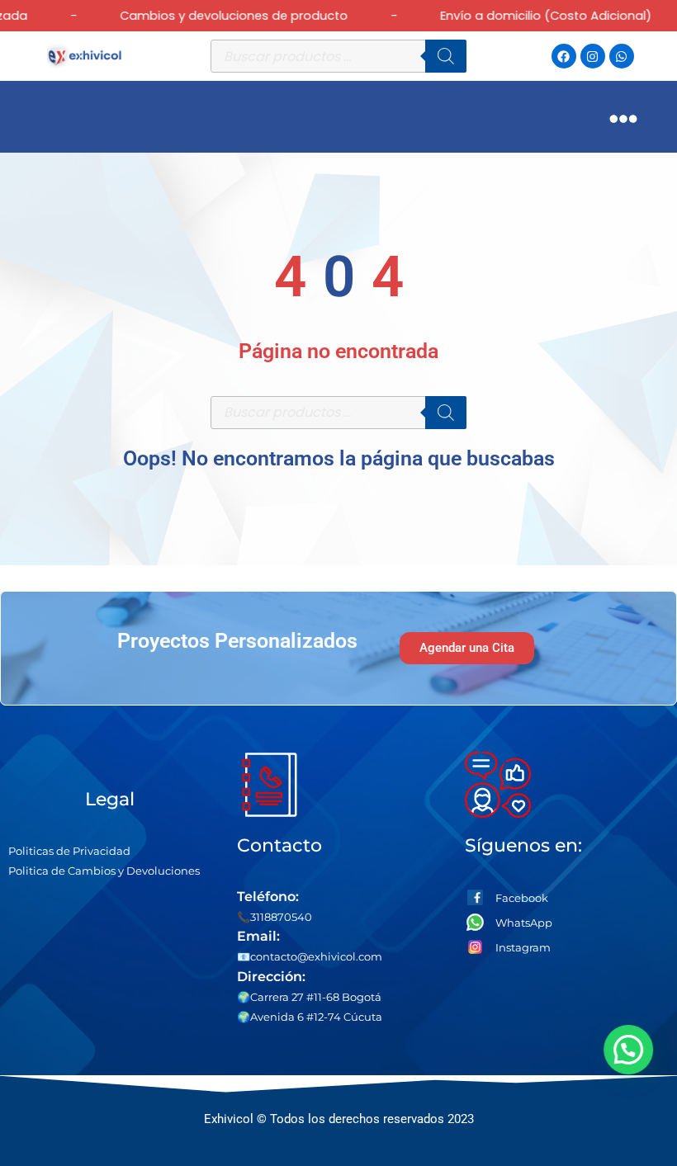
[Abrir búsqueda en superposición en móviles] (338, 56)
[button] (631, 1049)
